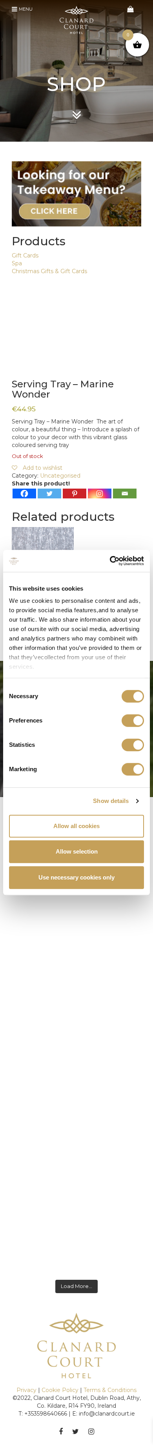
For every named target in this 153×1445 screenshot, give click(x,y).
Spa (17, 263)
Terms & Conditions (110, 1390)
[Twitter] (49, 493)
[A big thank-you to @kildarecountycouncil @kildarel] (76, 1147)
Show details (111, 800)
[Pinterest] (74, 493)
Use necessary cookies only (76, 877)
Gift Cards (25, 255)
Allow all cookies (76, 826)
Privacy (26, 1390)
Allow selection (77, 851)
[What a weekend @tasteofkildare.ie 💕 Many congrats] (76, 955)
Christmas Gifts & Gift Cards (49, 271)
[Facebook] (24, 493)
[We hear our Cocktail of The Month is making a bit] (76, 1249)
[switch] (133, 720)
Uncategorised (60, 475)
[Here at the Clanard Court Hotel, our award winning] (76, 1049)
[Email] (125, 493)
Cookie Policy (60, 1390)
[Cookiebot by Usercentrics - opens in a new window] (110, 561)
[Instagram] (99, 493)
